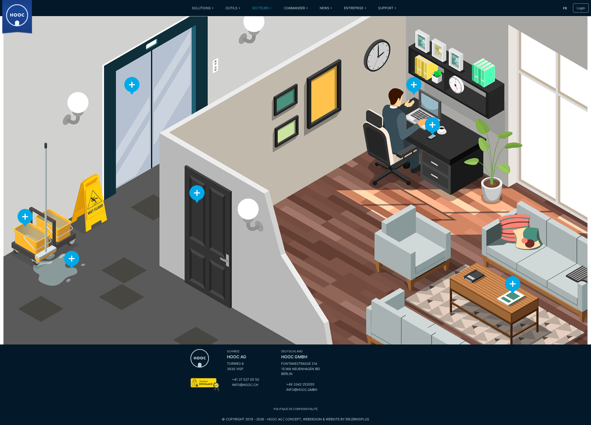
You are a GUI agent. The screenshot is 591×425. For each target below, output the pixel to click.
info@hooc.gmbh (301, 390)
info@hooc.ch (245, 385)
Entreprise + (355, 8)
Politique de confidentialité (296, 409)
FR (565, 8)
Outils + (233, 8)
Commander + (296, 8)
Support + (387, 8)
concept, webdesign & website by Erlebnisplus (327, 419)
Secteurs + (262, 8)
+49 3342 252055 (300, 384)
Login (581, 8)
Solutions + (203, 8)
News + (326, 8)
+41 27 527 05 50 (245, 379)
